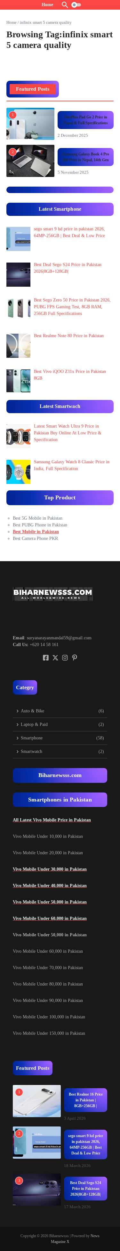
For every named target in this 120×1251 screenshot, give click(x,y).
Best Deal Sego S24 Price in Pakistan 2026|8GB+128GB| (85, 1189)
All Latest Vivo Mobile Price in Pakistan (52, 820)
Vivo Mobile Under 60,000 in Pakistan (50, 918)
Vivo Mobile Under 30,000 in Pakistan (50, 869)
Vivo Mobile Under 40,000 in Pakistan (50, 885)
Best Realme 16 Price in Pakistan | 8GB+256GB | (86, 1100)
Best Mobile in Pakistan (36, 531)
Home (11, 22)
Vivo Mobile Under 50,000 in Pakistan (50, 902)
